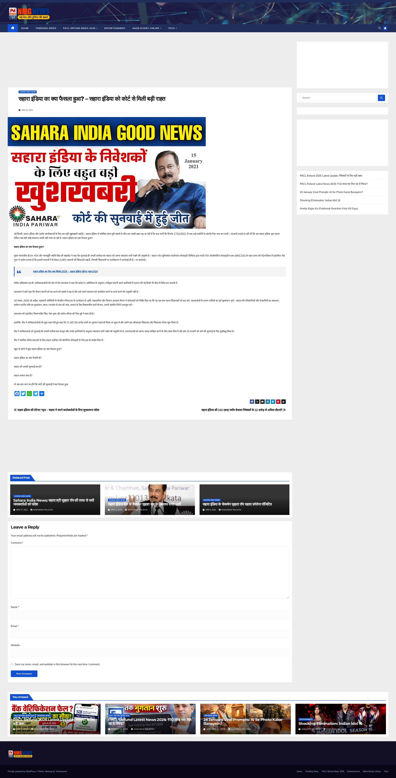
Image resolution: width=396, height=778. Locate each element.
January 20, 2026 (311, 729)
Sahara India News (27, 92)
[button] (379, 28)
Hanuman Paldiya (43, 510)
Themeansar (61, 771)
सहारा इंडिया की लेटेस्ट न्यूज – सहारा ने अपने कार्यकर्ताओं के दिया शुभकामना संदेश (58, 410)
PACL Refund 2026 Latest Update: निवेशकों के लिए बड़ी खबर (331, 175)
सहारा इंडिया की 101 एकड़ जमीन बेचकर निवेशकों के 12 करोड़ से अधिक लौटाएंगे (242, 410)
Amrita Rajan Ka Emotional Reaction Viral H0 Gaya (329, 208)
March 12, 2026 (120, 729)
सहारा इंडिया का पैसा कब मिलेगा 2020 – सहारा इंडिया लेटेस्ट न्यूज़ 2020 (65, 271)
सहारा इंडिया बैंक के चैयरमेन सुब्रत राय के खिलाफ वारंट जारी (144, 504)
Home (25, 28)
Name (15, 607)
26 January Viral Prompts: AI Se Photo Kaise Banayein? (331, 192)
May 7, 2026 (22, 729)
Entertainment (115, 28)
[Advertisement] (150, 64)
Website (15, 645)
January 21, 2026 (216, 729)
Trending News (45, 28)
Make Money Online (146, 28)
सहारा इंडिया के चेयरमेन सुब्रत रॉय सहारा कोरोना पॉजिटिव (237, 504)
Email (15, 626)
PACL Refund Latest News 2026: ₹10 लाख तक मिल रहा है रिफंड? (334, 184)
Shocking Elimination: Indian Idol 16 (320, 200)
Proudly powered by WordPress (22, 771)
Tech (172, 28)
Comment (17, 542)
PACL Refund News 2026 (79, 28)
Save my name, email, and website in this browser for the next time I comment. (57, 664)
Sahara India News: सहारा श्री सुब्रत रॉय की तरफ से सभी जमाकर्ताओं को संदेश (53, 502)
